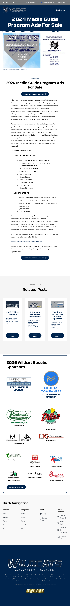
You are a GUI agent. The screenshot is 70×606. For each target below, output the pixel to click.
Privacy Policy (41, 584)
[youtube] (13, 2)
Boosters (35, 78)
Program (12, 320)
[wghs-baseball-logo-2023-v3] (5, 8)
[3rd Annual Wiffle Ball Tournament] (35, 303)
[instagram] (6, 2)
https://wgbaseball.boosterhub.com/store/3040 (27, 241)
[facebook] (10, 2)
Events (8, 320)
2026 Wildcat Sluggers (12, 313)
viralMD (54, 584)
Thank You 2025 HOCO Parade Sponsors (57, 315)
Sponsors (30, 323)
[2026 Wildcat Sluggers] (12, 303)
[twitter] (3, 2)
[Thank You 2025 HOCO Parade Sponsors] (57, 303)
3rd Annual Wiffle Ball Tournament (35, 314)
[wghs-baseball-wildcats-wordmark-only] (17, 9)
